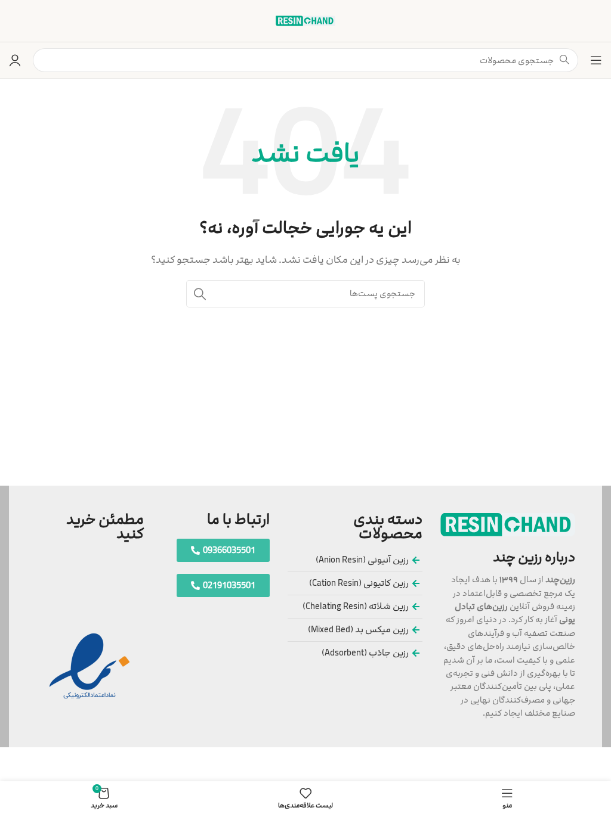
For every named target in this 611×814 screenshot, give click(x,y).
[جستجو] (200, 293)
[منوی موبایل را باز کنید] (596, 60)
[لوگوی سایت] (305, 20)
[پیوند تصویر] (507, 524)
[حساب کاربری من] (15, 60)
